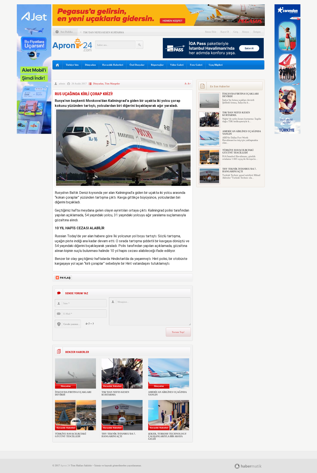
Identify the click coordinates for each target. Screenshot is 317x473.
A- (186, 83)
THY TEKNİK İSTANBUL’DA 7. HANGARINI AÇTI (119, 435)
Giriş (235, 31)
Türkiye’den (72, 64)
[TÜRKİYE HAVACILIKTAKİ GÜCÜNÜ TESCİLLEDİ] (209, 163)
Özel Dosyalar (137, 64)
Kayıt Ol (225, 31)
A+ (189, 83)
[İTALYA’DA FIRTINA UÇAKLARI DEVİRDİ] (209, 107)
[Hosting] (237, 466)
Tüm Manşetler (112, 83)
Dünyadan (90, 64)
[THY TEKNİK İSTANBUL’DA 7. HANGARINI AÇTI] (209, 182)
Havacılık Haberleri (112, 64)
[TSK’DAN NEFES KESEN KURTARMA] (209, 125)
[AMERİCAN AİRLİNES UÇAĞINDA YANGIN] (209, 144)
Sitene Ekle (210, 31)
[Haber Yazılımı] (253, 466)
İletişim (257, 31)
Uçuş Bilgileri (216, 64)
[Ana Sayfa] (57, 65)
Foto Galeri (196, 64)
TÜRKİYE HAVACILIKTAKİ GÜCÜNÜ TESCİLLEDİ (70, 435)
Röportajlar (157, 64)
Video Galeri (177, 64)
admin (62, 83)
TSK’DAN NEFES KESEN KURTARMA (103, 32)
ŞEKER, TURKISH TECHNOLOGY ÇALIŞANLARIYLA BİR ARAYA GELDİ (167, 436)
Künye (245, 31)
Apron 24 (65, 465)
